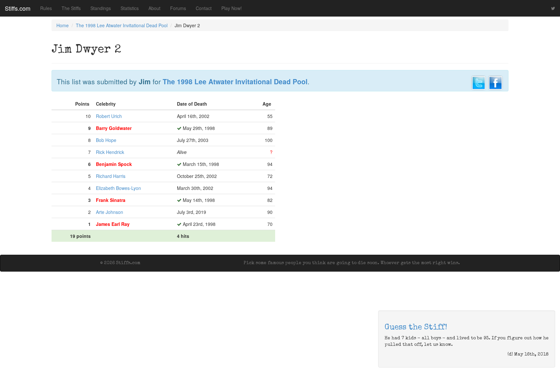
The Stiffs (71, 8)
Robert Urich (109, 116)
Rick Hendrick (110, 152)
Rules (46, 8)
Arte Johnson (109, 212)
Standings (100, 8)
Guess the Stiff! (416, 328)
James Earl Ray (113, 224)
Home (62, 25)
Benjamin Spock (114, 164)
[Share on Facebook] (495, 82)
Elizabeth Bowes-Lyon (118, 188)
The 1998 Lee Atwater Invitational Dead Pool (122, 25)
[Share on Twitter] (478, 82)
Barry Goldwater (114, 128)
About (154, 8)
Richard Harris (110, 176)
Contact (204, 8)
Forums (178, 8)
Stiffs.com (17, 8)
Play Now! (231, 8)
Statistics (130, 8)
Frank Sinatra (110, 200)
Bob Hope (106, 140)
